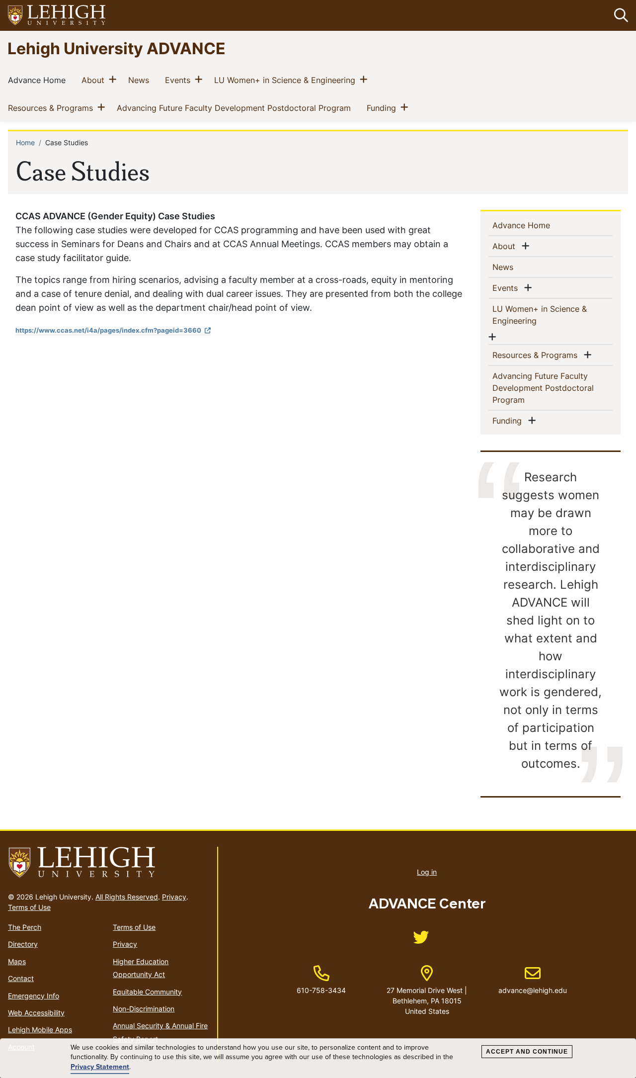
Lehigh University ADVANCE (116, 48)
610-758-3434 (321, 990)
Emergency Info (33, 995)
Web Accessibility (36, 1012)
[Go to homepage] (108, 863)
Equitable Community (147, 991)
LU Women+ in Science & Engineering (286, 80)
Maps (17, 961)
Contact (21, 978)
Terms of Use (29, 907)
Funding (383, 107)
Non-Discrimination (143, 1008)
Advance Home (39, 80)
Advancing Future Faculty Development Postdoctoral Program (236, 107)
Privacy (174, 896)
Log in (427, 872)
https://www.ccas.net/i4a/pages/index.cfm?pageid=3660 (108, 330)
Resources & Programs (52, 107)
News (140, 80)
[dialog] (318, 1058)
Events (179, 80)
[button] (619, 15)
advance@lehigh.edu (532, 980)
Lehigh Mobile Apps (40, 1029)
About (94, 80)
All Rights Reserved (126, 896)
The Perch (24, 927)
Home (25, 142)
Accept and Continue (527, 1051)
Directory (23, 944)
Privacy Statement (100, 1067)
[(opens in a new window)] (57, 15)
